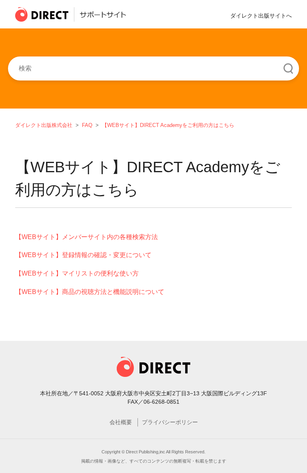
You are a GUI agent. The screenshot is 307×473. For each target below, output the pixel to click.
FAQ (87, 125)
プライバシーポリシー (170, 422)
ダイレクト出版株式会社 (43, 125)
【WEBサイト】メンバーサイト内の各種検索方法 (86, 236)
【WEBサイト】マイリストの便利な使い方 (77, 273)
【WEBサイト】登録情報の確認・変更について (83, 255)
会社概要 (121, 422)
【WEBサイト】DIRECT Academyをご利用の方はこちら (168, 125)
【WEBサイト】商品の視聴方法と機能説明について (89, 291)
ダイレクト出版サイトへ (261, 15)
